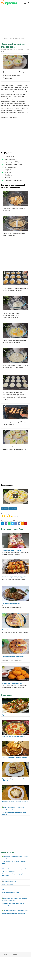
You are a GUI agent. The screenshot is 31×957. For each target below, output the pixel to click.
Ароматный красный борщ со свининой (13, 913)
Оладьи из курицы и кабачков (11, 603)
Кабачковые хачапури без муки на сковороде (15, 801)
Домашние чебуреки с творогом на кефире (14, 757)
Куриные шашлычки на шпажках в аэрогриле (15, 715)
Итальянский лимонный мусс (10, 892)
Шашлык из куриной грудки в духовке (14, 577)
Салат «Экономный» (8, 884)
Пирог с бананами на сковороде (12, 630)
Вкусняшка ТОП (12, 954)
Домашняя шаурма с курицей (11, 550)
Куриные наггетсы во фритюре (12, 683)
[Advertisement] (15, 22)
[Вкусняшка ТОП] (9, 3)
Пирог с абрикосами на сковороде (13, 656)
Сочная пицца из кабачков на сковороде (13, 736)
